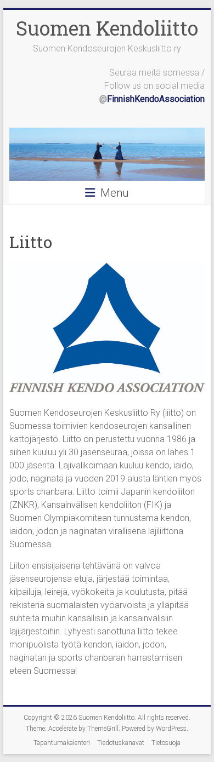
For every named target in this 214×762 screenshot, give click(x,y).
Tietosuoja (166, 743)
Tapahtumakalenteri (61, 743)
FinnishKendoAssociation (156, 99)
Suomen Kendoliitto (107, 28)
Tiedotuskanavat (120, 743)
